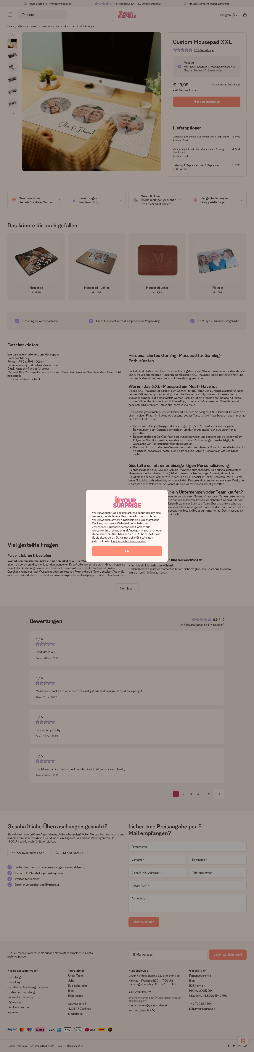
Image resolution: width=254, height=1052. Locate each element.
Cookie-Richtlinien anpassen (128, 541)
